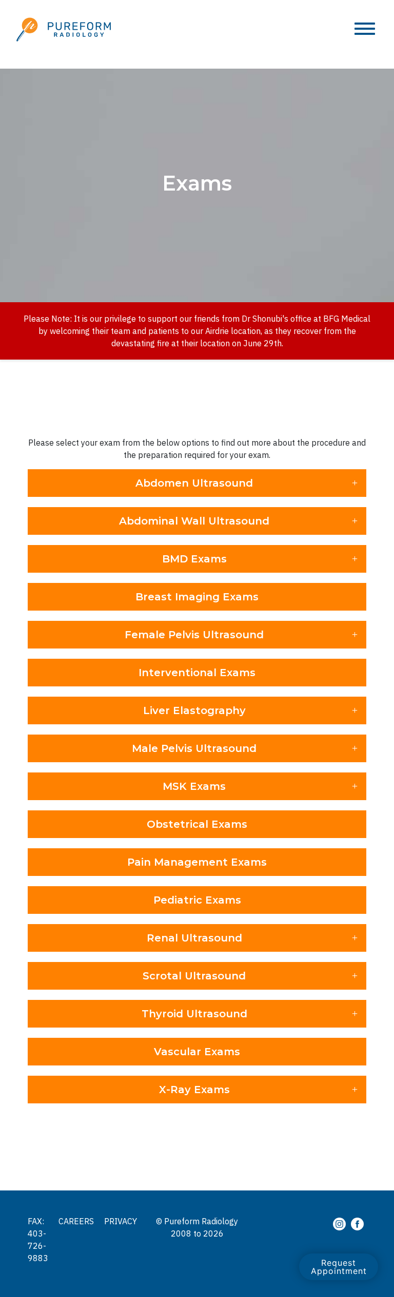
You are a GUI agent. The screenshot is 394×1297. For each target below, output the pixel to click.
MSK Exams (194, 786)
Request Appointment (339, 1267)
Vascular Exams (197, 1051)
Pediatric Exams (197, 900)
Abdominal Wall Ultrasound (194, 521)
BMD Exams (194, 559)
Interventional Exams (197, 672)
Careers (76, 1221)
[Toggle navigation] (365, 29)
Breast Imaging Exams (197, 597)
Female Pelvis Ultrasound (194, 635)
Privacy (120, 1221)
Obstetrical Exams (197, 824)
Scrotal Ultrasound (194, 976)
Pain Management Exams (197, 862)
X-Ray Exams (194, 1089)
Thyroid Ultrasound (194, 1014)
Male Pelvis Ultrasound (194, 748)
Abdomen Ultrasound (194, 483)
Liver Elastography (194, 710)
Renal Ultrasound (194, 938)
